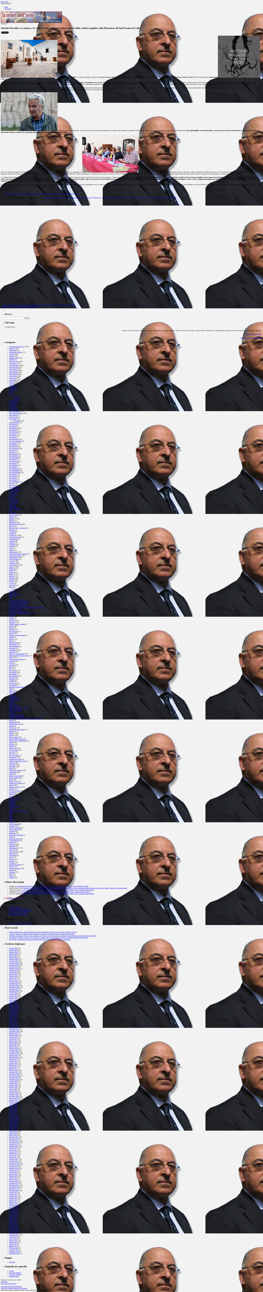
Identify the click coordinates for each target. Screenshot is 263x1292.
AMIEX (11, 359)
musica (11, 742)
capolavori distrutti (15, 537)
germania (12, 630)
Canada (11, 533)
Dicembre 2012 (14, 1252)
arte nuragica (13, 474)
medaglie (12, 702)
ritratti (11, 813)
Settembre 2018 (14, 1124)
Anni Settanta (94, 197)
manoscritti (12, 696)
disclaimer (4, 1282)
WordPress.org (14, 1276)
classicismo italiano (15, 556)
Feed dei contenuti (15, 1273)
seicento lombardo (15, 828)
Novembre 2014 (14, 1209)
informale (12, 648)
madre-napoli (13, 691)
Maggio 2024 (13, 998)
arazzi (11, 384)
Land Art (12, 661)
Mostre (147, 197)
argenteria (16, 396)
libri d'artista (13, 670)
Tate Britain (13, 855)
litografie (12, 678)
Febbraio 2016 (13, 1181)
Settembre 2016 (14, 1168)
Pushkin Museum (14, 798)
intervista (12, 652)
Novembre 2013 (14, 1231)
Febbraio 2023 (13, 1026)
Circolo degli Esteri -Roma (17, 554)
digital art (12, 572)
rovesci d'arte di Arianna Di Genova (20, 923)
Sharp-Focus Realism (16, 835)
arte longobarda (14, 461)
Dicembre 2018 (14, 1118)
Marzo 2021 (13, 1068)
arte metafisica (13, 465)
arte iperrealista (14, 458)
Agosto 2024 (13, 993)
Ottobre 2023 (13, 1011)
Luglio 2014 (13, 1216)
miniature (12, 713)
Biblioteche (12, 522)
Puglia (11, 796)
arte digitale (13, 419)
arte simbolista (13, 500)
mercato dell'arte (14, 705)
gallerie (11, 626)
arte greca (12, 452)
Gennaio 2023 (13, 1028)
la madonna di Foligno (16, 659)
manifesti (12, 694)
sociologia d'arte (14, 839)
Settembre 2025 (14, 968)
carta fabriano (13, 539)
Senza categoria (14, 829)
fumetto (11, 618)
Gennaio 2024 (13, 1005)
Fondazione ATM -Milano (17, 600)
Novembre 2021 (14, 1054)
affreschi (12, 348)
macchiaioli (12, 685)
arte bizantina (13, 408)
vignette (11, 877)
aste (10, 511)
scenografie (12, 820)
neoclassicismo (14, 750)
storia (166, 197)
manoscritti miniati (15, 698)
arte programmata (14, 487)
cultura (132, 197)
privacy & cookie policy (8, 1283)
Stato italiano (13, 848)
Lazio (11, 663)
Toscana (11, 861)
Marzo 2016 (13, 1179)
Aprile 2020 (13, 1089)
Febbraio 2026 (13, 959)
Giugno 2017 (13, 1152)
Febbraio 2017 (13, 1159)
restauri (11, 809)
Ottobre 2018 (13, 1122)
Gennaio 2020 (13, 1094)
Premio (11, 794)
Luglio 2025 (13, 972)
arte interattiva (13, 456)
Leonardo (12, 665)
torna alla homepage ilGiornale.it (11, 1286)
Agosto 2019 (13, 1104)
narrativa (12, 744)
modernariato (13, 722)
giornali (11, 633)
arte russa (12, 496)
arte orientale (13, 480)
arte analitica (13, 404)
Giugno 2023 (13, 1018)
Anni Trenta (13, 376)
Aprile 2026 (13, 956)
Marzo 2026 (13, 957)
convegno (12, 563)
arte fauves (12, 437)
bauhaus (11, 517)
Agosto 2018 (13, 1126)
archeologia (13, 385)
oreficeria (12, 763)
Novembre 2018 (14, 1120)
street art (11, 853)
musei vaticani (13, 737)
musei (11, 735)
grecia (11, 641)
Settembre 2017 (14, 1146)
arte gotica (12, 450)
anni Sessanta (86, 197)
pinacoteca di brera (15, 776)
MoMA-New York (15, 724)
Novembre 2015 (14, 1187)
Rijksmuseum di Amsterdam (18, 811)
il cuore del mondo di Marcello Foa (20, 911)
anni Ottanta (78, 197)
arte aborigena (13, 400)
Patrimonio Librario (15, 770)
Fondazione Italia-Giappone (18, 606)
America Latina (14, 358)
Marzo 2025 (13, 980)
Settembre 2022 (14, 1035)
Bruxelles (12, 530)
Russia (11, 816)
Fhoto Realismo (14, 594)
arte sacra (12, 498)
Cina (10, 548)
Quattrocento (13, 800)
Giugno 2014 (13, 1218)
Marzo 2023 (13, 1024)
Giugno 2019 (13, 1107)
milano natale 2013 (15, 709)
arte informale (13, 454)
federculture (13, 593)
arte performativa (14, 482)
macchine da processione (17, 687)
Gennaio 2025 (13, 983)
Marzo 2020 (13, 1091)
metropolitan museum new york (19, 707)
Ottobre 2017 (13, 1144)
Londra (11, 681)
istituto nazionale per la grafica (19, 655)
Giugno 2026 (13, 952)
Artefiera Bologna (15, 509)
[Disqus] (131, 226)
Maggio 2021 (13, 1065)
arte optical (12, 478)
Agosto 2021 (13, 1059)
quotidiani (12, 803)
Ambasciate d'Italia (15, 352)
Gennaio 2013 (13, 1250)
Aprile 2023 (13, 1022)
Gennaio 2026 (13, 961)
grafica (11, 639)
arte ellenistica (13, 428)
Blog (6, 7)
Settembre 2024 (14, 991)
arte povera (12, 485)
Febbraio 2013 (13, 1248)
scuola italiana (13, 824)
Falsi (10, 587)
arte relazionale (14, 489)
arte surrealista (13, 502)
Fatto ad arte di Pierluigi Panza (19, 909)
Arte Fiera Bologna (15, 441)
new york (12, 754)
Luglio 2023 (13, 1017)
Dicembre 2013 (14, 1229)
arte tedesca (13, 504)
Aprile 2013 (13, 1244)
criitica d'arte (125, 197)
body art (11, 526)
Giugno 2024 (13, 996)
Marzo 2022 (13, 1046)
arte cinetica (17, 421)
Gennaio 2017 (13, 1161)
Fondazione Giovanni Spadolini (19, 602)
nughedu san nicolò (15, 759)
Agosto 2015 (13, 1192)
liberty (11, 667)
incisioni (16, 589)
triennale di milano (15, 865)
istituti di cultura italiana (16, 654)
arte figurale (13, 443)
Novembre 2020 (14, 1076)
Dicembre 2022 (14, 1030)
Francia (11, 617)
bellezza (11, 519)
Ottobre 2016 (13, 1166)
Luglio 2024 (13, 994)
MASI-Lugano (14, 700)
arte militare (13, 467)
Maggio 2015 (13, 1198)
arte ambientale (105, 197)
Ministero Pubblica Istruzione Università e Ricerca (25, 718)
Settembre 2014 (14, 1213)
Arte (99, 197)
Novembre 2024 (14, 987)
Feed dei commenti (15, 1274)
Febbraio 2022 (13, 1048)
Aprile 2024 (13, 1000)
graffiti (11, 637)
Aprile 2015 (13, 1200)
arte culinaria (13, 415)
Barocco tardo (13, 515)
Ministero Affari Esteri (16, 715)
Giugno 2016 (13, 1174)
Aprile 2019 (13, 1111)
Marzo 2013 (13, 1246)
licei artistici (13, 672)
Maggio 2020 (13, 1087)
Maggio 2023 (13, 1020)
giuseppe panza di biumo (17, 635)
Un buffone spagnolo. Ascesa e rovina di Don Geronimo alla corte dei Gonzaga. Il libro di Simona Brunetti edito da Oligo (48, 938)
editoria (11, 580)
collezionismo (13, 557)
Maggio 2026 (13, 954)
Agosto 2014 (13, 1215)
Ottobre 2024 (13, 989)
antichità (11, 382)
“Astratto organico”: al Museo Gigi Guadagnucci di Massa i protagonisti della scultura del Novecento (42, 934)
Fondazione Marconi (15, 609)
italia (143, 197)
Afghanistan (13, 350)
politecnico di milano (16, 783)
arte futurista (13, 446)
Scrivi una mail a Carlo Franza (251, 338)
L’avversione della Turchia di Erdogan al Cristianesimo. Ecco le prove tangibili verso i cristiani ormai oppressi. (58, 890)
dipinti (11, 574)
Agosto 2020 (13, 1081)
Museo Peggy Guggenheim (18, 741)
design (11, 570)
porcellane (12, 792)
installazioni (137, 197)
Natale (11, 746)
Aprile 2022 (13, 1044)
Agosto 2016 (13, 1170)
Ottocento (12, 765)
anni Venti (12, 378)
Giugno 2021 (13, 1063)
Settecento (12, 833)
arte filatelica (13, 445)
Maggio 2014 (13, 1220)
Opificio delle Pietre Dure (17, 761)
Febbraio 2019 (13, 1115)
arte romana (13, 493)
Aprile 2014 (13, 1222)
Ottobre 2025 (13, 967)
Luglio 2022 (13, 1039)
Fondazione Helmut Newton (18, 604)
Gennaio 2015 (13, 1205)
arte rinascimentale (15, 491)
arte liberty (12, 459)
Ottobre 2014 (13, 1211)
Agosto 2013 (13, 1237)
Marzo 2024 (13, 1002)
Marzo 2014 (13, 1224)
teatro (11, 857)
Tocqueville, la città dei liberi (18, 915)
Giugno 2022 (13, 1041)
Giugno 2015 (13, 1196)
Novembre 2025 (14, 965)
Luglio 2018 (13, 1128)
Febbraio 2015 (13, 1203)
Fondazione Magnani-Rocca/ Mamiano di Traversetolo (26, 607)
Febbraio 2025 (13, 981)
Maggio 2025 (13, 976)
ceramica (12, 546)
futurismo (12, 622)
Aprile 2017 (13, 1155)
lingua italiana (13, 676)
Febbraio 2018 (13, 1137)
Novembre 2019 (14, 1098)
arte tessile (12, 506)
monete (11, 726)
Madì (10, 689)
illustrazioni (13, 644)
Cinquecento (13, 552)
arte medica (12, 463)
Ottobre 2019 (13, 1100)
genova (11, 628)
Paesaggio (12, 766)
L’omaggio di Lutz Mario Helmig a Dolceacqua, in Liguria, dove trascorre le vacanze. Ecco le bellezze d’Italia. (52, 886)
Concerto (12, 561)
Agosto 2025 (13, 970)
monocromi (12, 728)
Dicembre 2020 (14, 1074)
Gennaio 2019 (13, 1116)
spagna (11, 842)
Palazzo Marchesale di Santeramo (32, 194)
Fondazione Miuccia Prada (17, 611)
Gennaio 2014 (13, 1227)
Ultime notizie (14, 898)
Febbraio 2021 (13, 1070)
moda (11, 720)
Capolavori (12, 535)
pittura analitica (14, 778)
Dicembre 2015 (14, 1185)
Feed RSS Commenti (20, 1288)
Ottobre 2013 (13, 1233)
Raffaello (12, 805)
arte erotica (12, 430)
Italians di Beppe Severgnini (18, 913)
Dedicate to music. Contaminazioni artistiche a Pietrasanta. (20, 307)
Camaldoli (12, 532)
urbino (11, 870)
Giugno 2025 (13, 974)
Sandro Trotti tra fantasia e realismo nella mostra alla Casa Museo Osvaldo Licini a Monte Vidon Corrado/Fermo (38, 305)
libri (10, 668)
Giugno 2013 (13, 1240)
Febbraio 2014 (13, 1226)
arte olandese (13, 476)
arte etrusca (12, 433)
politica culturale (154, 197)
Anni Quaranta (14, 371)
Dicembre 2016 (14, 1163)
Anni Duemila (62, 197)
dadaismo (12, 569)
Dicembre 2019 (14, 1096)
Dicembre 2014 (14, 1207)
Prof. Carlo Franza (50, 194)
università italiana (14, 868)
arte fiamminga (14, 439)
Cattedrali (12, 544)
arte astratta (12, 406)
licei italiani (12, 674)
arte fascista (13, 435)
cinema (11, 550)
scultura (162, 197)
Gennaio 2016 (13, 1183)
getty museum (13, 631)
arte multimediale (14, 472)
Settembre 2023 (14, 1013)
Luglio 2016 (13, 1172)
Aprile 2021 (13, 1067)
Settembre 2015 (14, 1190)
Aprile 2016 (13, 1178)
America (12, 354)
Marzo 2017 (13, 1157)
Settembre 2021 (14, 1057)
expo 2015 (12, 585)
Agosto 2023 (13, 1015)
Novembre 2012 (14, 1253)
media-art (12, 704)
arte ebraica (12, 424)
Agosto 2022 (13, 1037)
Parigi (11, 768)
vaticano (11, 872)
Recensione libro (14, 807)
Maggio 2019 (13, 1109)
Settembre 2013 (14, 1235)
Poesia (11, 779)
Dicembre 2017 (14, 1141)
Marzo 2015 (13, 1202)
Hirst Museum (13, 643)
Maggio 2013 (13, 1242)
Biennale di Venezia (15, 524)
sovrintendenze (14, 840)
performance (13, 772)
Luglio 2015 (13, 1194)
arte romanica (13, 495)
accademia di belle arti (51, 197)
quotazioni (12, 802)
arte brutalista (13, 409)
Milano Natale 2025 (15, 711)
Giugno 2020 (13, 1085)
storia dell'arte (172, 197)
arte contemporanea (115, 197)
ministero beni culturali (16, 717)
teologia (11, 859)
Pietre (11, 774)
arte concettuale (14, 411)
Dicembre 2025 (14, 963)
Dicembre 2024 (14, 985)
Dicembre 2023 (14, 1007)
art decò (11, 393)
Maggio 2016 (13, 1176)
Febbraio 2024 (13, 1004)
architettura (12, 387)
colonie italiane (14, 559)
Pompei (11, 789)
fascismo (12, 591)
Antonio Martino (14, 907)
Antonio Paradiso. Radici (12, 194)
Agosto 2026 (13, 948)
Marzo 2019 (13, 1113)
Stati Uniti (12, 844)
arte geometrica (14, 448)
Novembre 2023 (14, 1009)
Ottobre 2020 (13, 1078)
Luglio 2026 (13, 950)
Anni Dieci (12, 363)
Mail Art (11, 692)
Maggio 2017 (13, 1153)
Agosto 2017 (13, 1148)
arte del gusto (13, 417)
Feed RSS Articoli (7, 1288)
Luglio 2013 (13, 1239)
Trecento (12, 863)
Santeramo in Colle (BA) (65, 194)
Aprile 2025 (13, 978)
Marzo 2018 (13, 1135)
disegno (11, 576)
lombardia (12, 680)
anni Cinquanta (14, 361)
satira (10, 818)
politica (11, 785)
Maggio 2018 (13, 1131)
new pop (12, 752)
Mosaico (12, 731)
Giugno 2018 (13, 1129)
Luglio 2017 (13, 1150)
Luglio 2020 (13, 1083)
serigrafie (12, 831)
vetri (10, 874)
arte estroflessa (13, 432)
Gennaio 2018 (13, 1139)
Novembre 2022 (14, 1031)
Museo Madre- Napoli (16, 739)
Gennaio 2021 (13, 1072)
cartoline (12, 543)
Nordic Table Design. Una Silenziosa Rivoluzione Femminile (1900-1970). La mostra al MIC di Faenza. (43, 932)
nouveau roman (14, 755)
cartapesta (12, 541)
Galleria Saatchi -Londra (17, 624)
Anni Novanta (70, 197)
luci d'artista (13, 683)
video (11, 876)
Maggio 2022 (13, 1042)
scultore (76, 194)
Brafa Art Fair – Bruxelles (17, 528)
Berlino (11, 520)
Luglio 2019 (13, 1105)
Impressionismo (14, 646)
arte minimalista (14, 470)
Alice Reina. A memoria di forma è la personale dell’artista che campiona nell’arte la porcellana (39, 939)
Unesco (11, 866)
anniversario (13, 380)
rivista (11, 815)
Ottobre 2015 (13, 1189)
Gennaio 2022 (13, 1050)
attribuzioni (12, 513)
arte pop (11, 483)
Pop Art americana (15, 791)
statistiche (12, 846)
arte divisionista (14, 422)
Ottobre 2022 (13, 1033)
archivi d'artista (14, 389)
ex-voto (11, 583)
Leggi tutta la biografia (253, 334)
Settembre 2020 (14, 1079)
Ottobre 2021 (13, 1055)
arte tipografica (14, 507)
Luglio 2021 (13, 1061)
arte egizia (12, 426)
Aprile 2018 (13, 1133)
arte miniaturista (14, 469)
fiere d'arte (12, 596)
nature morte (13, 748)
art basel (11, 391)
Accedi (11, 1271)
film (10, 598)
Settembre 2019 (14, 1102)
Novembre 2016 (14, 1165)
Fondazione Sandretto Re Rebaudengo (21, 613)
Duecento (12, 578)
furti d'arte (12, 620)
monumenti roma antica (16, 729)
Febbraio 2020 (13, 1092)
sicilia (11, 837)
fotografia (12, 615)
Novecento (12, 757)
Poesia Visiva (13, 781)
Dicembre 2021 (14, 1052)
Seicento (12, 826)
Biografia (8, 9)
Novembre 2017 (14, 1142)
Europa (11, 581)
